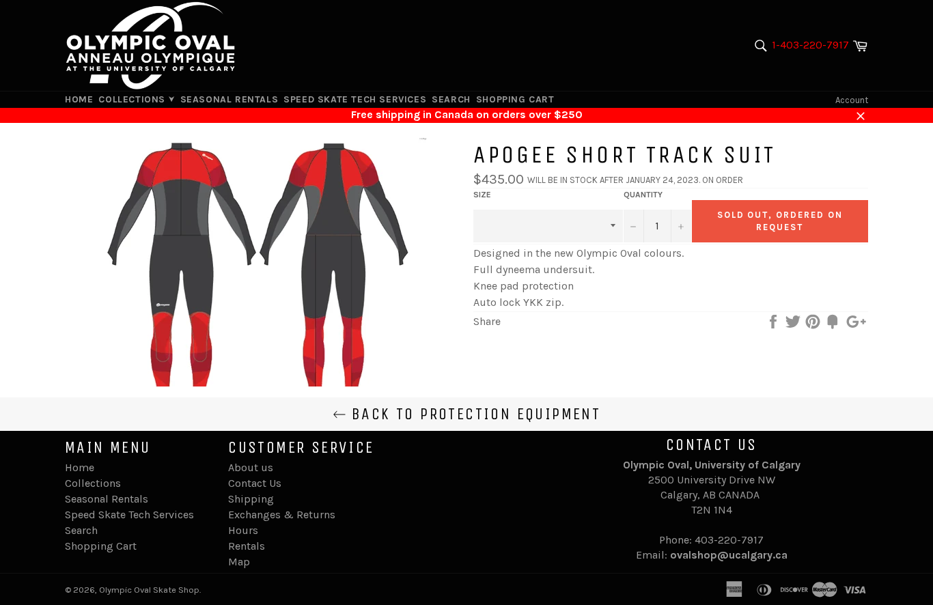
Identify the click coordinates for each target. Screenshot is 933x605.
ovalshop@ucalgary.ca (729, 554)
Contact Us (254, 483)
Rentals (246, 545)
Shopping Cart (515, 99)
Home (79, 99)
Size (482, 194)
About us (250, 467)
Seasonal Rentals (229, 99)
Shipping (251, 498)
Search (451, 99)
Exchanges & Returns (281, 514)
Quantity (643, 194)
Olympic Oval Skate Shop (149, 590)
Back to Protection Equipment (473, 413)
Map (239, 561)
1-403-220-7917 (810, 44)
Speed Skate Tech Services (354, 99)
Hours (243, 530)
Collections (133, 99)
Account (851, 100)
